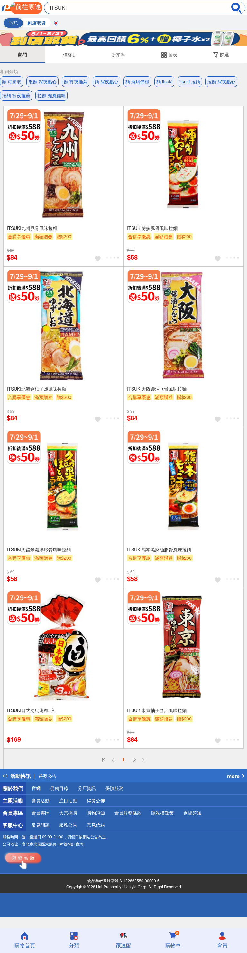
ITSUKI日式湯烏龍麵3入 (31, 710)
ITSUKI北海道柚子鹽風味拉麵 (36, 389)
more (233, 776)
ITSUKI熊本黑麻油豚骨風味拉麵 (159, 549)
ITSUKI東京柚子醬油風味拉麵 (157, 710)
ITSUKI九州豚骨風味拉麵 (32, 228)
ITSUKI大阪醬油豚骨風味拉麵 (157, 389)
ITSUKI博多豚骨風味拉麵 (152, 228)
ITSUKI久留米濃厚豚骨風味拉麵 (39, 549)
